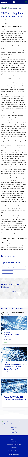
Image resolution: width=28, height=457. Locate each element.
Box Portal (13, 429)
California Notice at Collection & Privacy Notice (14, 444)
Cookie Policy (14, 441)
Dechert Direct (14, 427)
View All (6, 342)
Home (2, 7)
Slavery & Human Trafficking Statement (14, 450)
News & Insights (8, 7)
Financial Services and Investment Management (11, 263)
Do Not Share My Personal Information (14, 452)
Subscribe (14, 291)
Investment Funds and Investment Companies (14, 268)
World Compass (14, 430)
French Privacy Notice (14, 447)
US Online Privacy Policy (14, 439)
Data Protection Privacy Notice (14, 442)
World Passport (14, 432)
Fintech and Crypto (7, 272)
